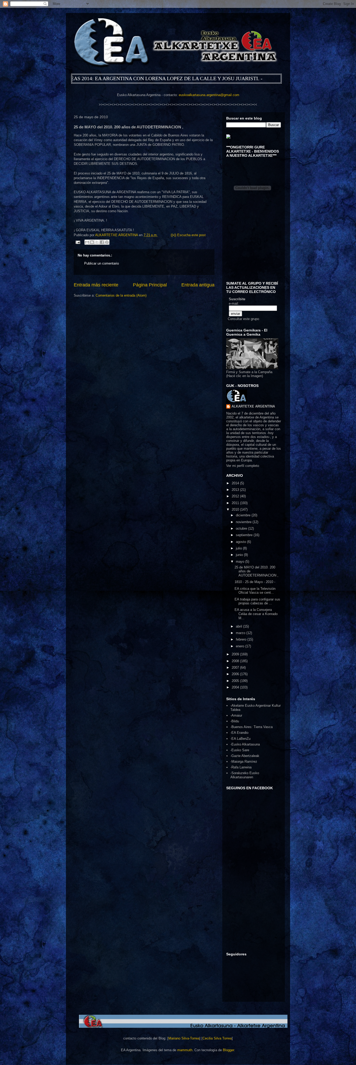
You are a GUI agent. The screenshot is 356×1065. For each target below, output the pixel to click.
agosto (241, 542)
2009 (236, 654)
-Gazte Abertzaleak (244, 756)
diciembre (243, 515)
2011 (236, 503)
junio (240, 555)
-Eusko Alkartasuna (245, 744)
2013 (236, 490)
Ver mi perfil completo (242, 466)
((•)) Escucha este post (188, 235)
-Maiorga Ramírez (243, 761)
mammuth (184, 1050)
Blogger (228, 1050)
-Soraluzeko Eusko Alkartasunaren (244, 775)
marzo (241, 633)
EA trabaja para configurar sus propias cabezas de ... (257, 601)
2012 (236, 496)
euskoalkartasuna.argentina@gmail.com (209, 95)
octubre (242, 528)
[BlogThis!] (92, 242)
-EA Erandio (239, 733)
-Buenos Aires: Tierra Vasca (251, 727)
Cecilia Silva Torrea (217, 1038)
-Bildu (234, 721)
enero (240, 646)
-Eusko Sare (239, 750)
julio (239, 548)
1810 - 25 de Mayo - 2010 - (255, 582)
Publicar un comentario (101, 263)
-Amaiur (236, 715)
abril (239, 626)
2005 (236, 681)
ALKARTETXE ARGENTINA (117, 235)
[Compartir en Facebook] (102, 242)
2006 (236, 674)
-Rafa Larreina (240, 767)
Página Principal (150, 284)
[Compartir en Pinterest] (106, 242)
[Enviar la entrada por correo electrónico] (77, 242)
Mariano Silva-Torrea (183, 1038)
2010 (236, 509)
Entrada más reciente (96, 284)
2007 (236, 667)
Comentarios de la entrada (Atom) (121, 295)
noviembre (244, 522)
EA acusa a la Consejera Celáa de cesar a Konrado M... (256, 614)
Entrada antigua (197, 284)
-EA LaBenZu (240, 739)
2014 (236, 483)
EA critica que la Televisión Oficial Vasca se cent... (255, 591)
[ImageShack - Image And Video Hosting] (228, 137)
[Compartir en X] (97, 242)
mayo (240, 561)
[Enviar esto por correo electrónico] (87, 242)
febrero (241, 639)
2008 (236, 661)
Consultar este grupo (243, 319)
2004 (236, 687)
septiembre (245, 535)
